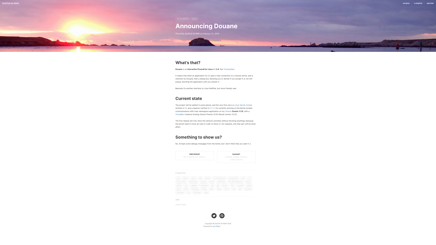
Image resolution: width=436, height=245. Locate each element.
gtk (240, 189)
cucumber (240, 185)
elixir (233, 189)
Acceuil (406, 3)
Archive (430, 3)
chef (232, 185)
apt (218, 185)
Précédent (195, 155)
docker (185, 178)
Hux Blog (216, 226)
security (203, 182)
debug (219, 189)
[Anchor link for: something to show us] (172, 137)
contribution (204, 185)
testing (204, 189)
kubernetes (221, 182)
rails (200, 178)
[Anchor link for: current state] (172, 98)
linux (178, 178)
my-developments (182, 19)
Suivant (236, 157)
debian (249, 185)
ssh (189, 192)
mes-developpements (235, 182)
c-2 (249, 178)
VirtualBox (179, 114)
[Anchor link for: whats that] (172, 62)
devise (227, 189)
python (179, 185)
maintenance (193, 182)
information (180, 192)
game (178, 189)
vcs (186, 185)
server (193, 178)
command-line (233, 178)
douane (194, 19)
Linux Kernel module (243, 105)
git (212, 185)
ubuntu (248, 182)
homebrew (248, 189)
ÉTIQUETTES (180, 173)
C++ (212, 108)
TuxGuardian (229, 69)
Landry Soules (180, 205)
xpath (206, 192)
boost (211, 189)
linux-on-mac (181, 182)
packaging (195, 189)
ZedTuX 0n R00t (10, 3)
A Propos (418, 3)
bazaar (225, 185)
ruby (243, 178)
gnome (212, 182)
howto (186, 189)
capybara (194, 185)
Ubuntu (228, 111)
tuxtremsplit (197, 192)
